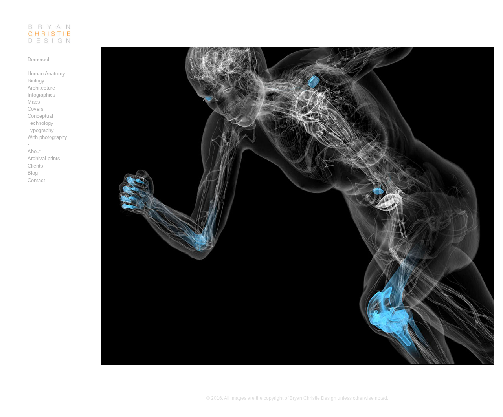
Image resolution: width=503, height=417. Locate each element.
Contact (36, 180)
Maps (34, 102)
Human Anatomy (46, 74)
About (34, 151)
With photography (47, 137)
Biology (36, 81)
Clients (35, 166)
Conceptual (40, 116)
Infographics (41, 95)
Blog (33, 173)
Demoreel (38, 59)
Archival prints (44, 158)
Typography (41, 130)
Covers (36, 109)
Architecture (41, 88)
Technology (40, 123)
